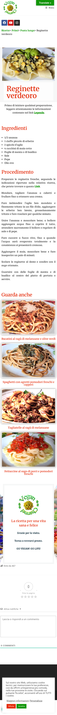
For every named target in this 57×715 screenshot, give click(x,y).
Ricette (5, 30)
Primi (15, 30)
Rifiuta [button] (11, 706)
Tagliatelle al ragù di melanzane (28, 427)
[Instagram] (17, 23)
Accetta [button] (21, 706)
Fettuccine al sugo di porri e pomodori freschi (28, 473)
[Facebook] (4, 23)
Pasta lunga (27, 30)
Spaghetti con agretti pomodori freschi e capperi (28, 383)
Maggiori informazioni (18, 700)
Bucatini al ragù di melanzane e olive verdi (28, 338)
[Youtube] (11, 23)
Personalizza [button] (36, 700)
